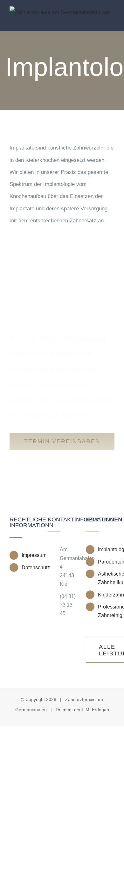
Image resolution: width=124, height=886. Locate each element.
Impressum (30, 555)
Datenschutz (30, 567)
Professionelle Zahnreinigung (106, 611)
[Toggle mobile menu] (111, 21)
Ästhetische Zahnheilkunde (106, 578)
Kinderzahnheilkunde (106, 594)
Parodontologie (106, 561)
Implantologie (106, 549)
